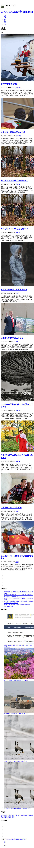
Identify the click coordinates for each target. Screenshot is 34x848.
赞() (18, 87)
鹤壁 (10, 815)
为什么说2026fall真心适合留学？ (14, 181)
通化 (13, 815)
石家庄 (28, 815)
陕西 (31, 815)
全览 (5, 17)
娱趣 (5, 22)
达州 (22, 815)
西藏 (13, 817)
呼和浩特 (8, 817)
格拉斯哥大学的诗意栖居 (11, 508)
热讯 (5, 24)
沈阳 (7, 815)
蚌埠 (4, 815)
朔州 (2, 815)
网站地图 (23, 839)
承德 (2, 817)
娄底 (4, 817)
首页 (5, 16)
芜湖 (24, 815)
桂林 (16, 815)
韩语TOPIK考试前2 (9, 84)
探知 (5, 21)
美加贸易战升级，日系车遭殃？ (14, 290)
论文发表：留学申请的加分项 (13, 132)
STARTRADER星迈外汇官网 (13, 839)
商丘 (19, 815)
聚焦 (5, 19)
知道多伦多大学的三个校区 (12, 338)
